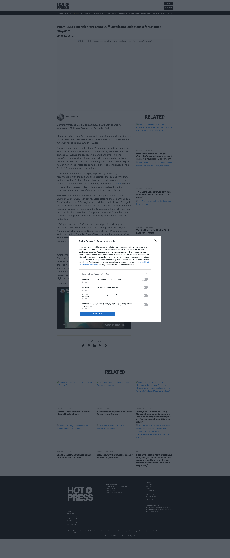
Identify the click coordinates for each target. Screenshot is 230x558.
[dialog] (115, 279)
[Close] (156, 241)
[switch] (145, 279)
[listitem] (115, 274)
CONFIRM (97, 314)
